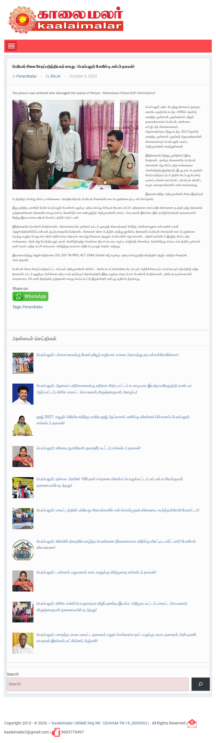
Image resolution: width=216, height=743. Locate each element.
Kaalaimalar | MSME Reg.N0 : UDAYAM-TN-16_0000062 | (101, 723)
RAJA (55, 76)
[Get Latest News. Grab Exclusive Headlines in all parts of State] (65, 19)
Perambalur (26, 76)
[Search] (201, 684)
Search (13, 674)
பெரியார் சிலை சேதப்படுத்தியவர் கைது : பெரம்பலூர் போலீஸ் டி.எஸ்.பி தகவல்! (73, 66)
